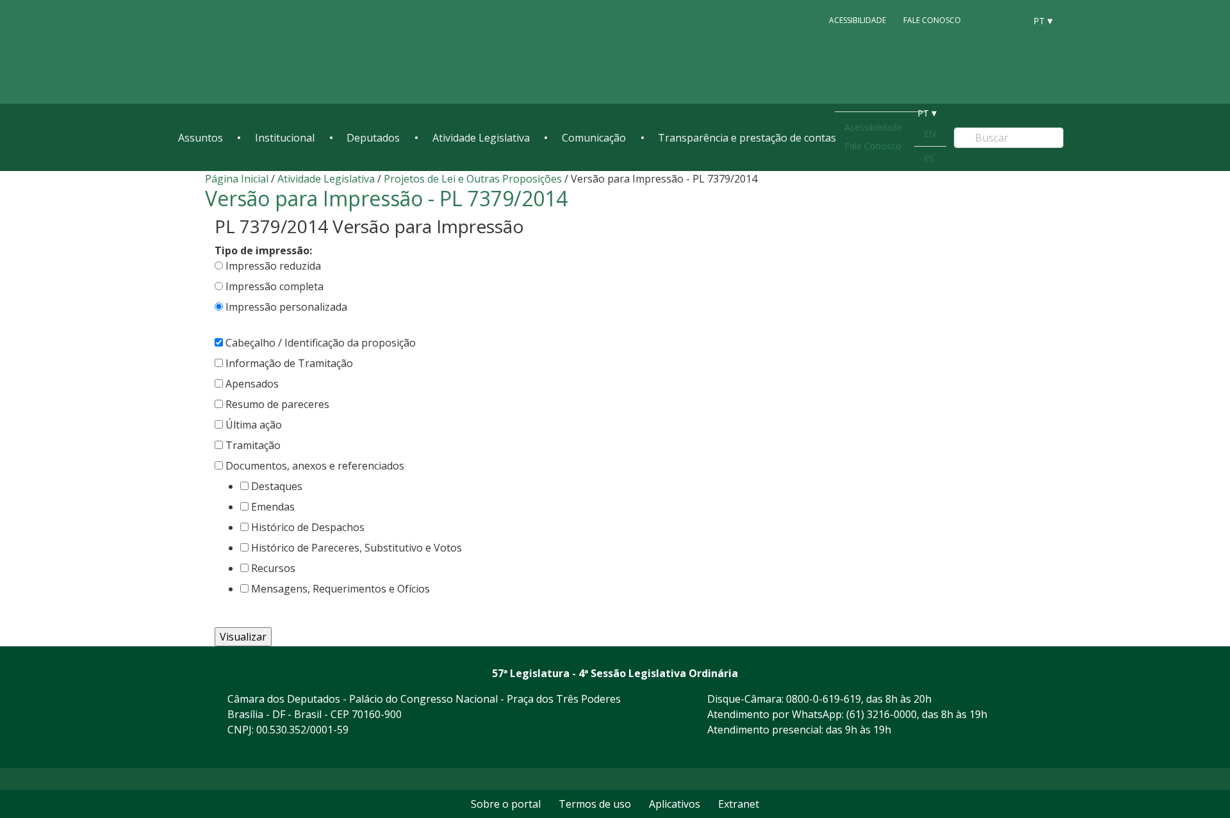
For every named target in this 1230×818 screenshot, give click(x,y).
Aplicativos (674, 804)
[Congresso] (986, 19)
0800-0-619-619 (823, 699)
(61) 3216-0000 (881, 714)
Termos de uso (595, 804)
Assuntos (200, 138)
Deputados (373, 138)
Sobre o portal (506, 804)
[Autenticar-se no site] (1021, 752)
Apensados (252, 384)
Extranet (738, 804)
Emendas (273, 507)
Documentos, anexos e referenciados (315, 466)
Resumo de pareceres (277, 404)
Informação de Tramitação (289, 363)
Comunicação (594, 138)
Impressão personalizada (286, 307)
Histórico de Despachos (308, 527)
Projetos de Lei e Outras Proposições (473, 179)
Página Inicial (236, 179)
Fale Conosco (932, 20)
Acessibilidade (857, 20)
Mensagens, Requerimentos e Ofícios (340, 589)
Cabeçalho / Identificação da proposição (321, 343)
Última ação (254, 425)
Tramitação (253, 445)
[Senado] (1011, 19)
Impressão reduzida (273, 266)
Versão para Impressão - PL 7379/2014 (386, 198)
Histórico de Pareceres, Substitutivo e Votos (356, 548)
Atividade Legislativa (481, 138)
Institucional (285, 138)
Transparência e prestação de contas (747, 138)
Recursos (273, 568)
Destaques (276, 486)
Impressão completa (275, 286)
